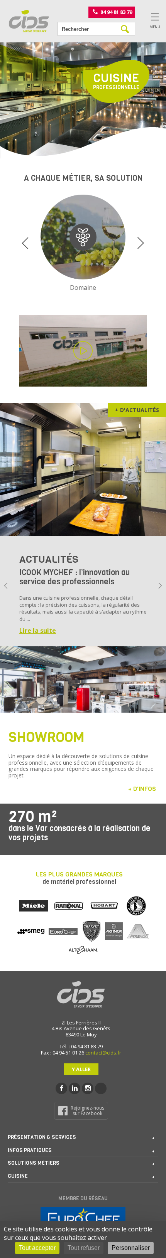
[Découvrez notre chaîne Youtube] (101, 1088)
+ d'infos (142, 789)
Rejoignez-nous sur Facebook (87, 1111)
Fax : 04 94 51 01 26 (62, 1052)
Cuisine (18, 1176)
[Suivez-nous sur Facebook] (61, 1088)
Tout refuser (84, 1248)
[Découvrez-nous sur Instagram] (87, 1088)
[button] (25, 243)
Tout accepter (37, 1248)
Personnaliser (131, 1248)
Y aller (81, 1069)
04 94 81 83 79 (116, 11)
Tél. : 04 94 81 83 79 (81, 1046)
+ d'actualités (137, 410)
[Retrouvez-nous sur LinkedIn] (74, 1088)
